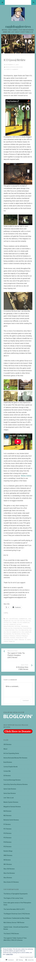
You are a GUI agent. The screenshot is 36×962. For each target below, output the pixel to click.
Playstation (17, 628)
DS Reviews (7, 775)
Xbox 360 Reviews (9, 869)
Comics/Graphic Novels (11, 766)
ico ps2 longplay (10, 624)
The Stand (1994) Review (11, 933)
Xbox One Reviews (9, 873)
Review (12, 637)
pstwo (23, 634)
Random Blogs (8, 851)
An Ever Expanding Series (11, 753)
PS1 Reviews (7, 829)
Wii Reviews (7, 860)
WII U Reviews (8, 864)
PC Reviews (7, 824)
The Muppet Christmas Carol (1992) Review (17, 913)
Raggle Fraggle (9, 636)
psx (28, 634)
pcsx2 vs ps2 (8, 628)
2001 (7, 619)
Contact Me (7, 771)
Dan (29, 619)
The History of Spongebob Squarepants (16, 893)
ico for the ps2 (19, 620)
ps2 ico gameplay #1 (14, 632)
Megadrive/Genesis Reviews (12, 806)
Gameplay (7, 620)
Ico (12, 620)
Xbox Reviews (8, 877)
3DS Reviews (7, 744)
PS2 (16, 630)
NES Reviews (7, 815)
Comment (26, 700)
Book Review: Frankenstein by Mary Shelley (17, 918)
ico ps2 (28, 620)
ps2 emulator (23, 630)
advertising (13, 619)
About (5, 749)
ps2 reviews (16, 634)
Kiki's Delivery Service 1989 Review (14, 922)
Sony (16, 639)
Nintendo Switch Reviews (11, 820)
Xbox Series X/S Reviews (11, 882)
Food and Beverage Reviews (12, 780)
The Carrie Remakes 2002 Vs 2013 (14, 909)
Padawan (24, 626)
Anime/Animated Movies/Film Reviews (15, 758)
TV (25, 639)
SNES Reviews (8, 855)
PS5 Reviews (7, 846)
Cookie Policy (9, 954)
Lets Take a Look (9, 797)
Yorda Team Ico (9, 641)
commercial (23, 619)
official (18, 626)
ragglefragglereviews (18, 26)
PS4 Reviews (7, 842)
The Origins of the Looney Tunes (13, 898)
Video (29, 639)
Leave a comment (12, 69)
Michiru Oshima (26, 476)
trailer (21, 639)
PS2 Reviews (7, 833)
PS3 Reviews (7, 837)
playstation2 (10, 630)
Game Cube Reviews (10, 789)
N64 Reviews (7, 811)
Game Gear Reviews (10, 793)
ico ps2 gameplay (23, 622)
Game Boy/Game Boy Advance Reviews (16, 784)
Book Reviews (8, 762)
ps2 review (7, 634)
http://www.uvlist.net (25, 387)
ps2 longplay (26, 632)
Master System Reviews (11, 802)
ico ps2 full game (10, 622)
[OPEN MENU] (2, 2)
